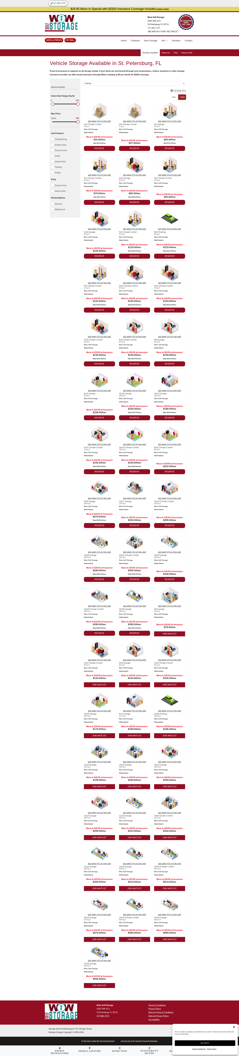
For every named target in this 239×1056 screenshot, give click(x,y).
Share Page (119, 1051)
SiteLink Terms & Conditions (160, 1012)
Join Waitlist (170, 634)
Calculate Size (179, 90)
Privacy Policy (211, 1049)
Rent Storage (150, 40)
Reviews (176, 40)
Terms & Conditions (157, 1005)
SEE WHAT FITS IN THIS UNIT (99, 121)
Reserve (99, 148)
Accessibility (153, 1020)
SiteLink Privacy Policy (158, 1016)
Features (135, 40)
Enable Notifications (60, 1052)
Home (124, 40)
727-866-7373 (154, 28)
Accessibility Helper (149, 1052)
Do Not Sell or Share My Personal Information (98, 1041)
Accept (205, 1043)
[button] (234, 1027)
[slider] (52, 104)
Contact (188, 40)
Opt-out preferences (199, 1049)
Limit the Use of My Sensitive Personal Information (139, 1041)
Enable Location (90, 1051)
